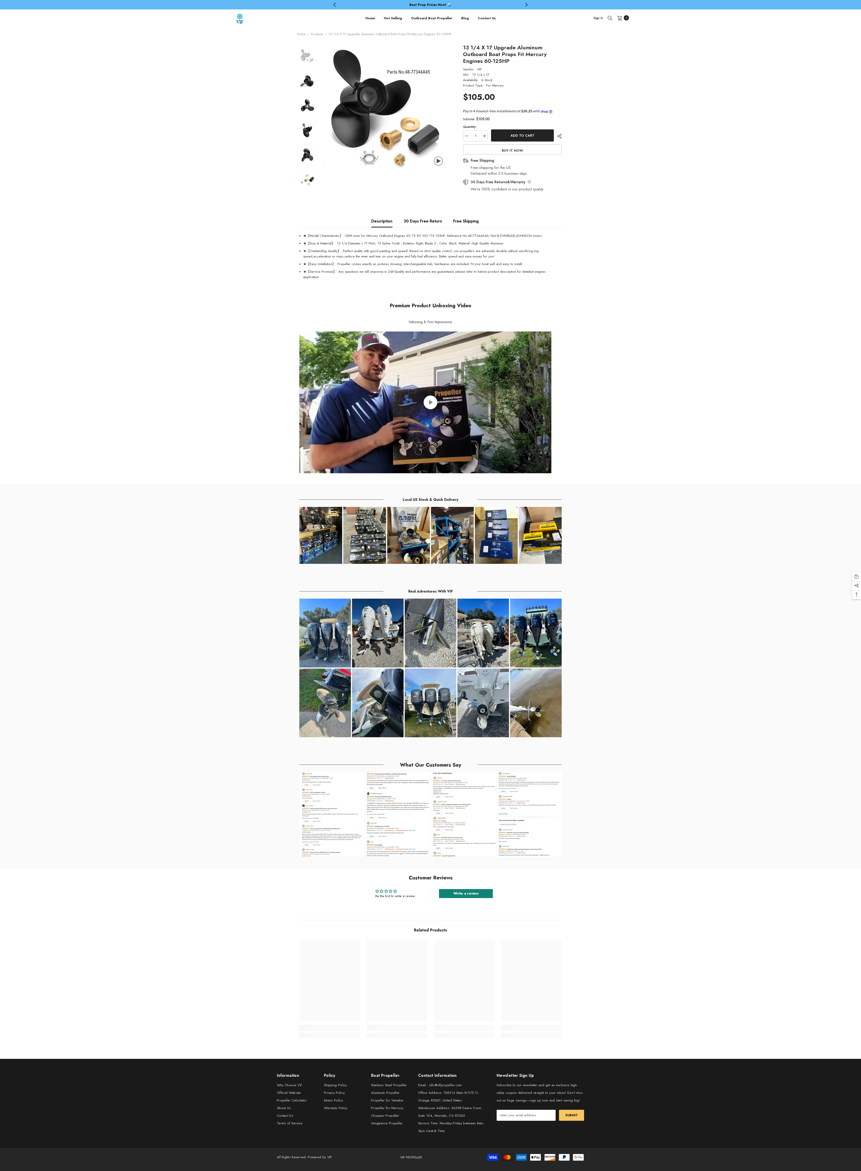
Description (381, 221)
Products (317, 34)
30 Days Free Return (423, 221)
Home (301, 34)
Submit (571, 1115)
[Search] (610, 18)
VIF (479, 69)
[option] (430, 4)
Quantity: (469, 126)
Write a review (466, 893)
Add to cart (522, 135)
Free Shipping (466, 221)
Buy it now (512, 150)
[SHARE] (558, 136)
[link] (329, 1028)
